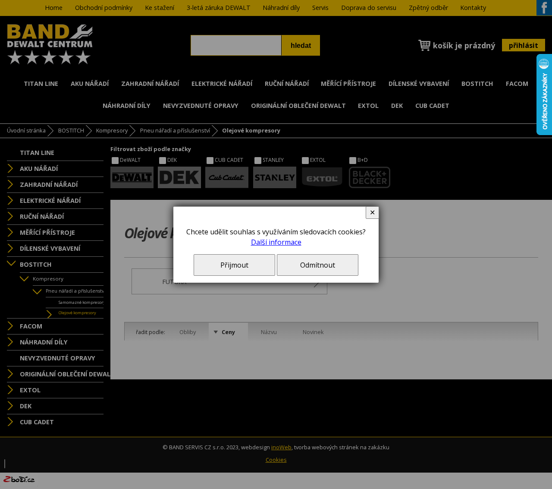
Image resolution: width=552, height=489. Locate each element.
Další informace (276, 242)
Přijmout (234, 265)
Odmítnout (317, 265)
